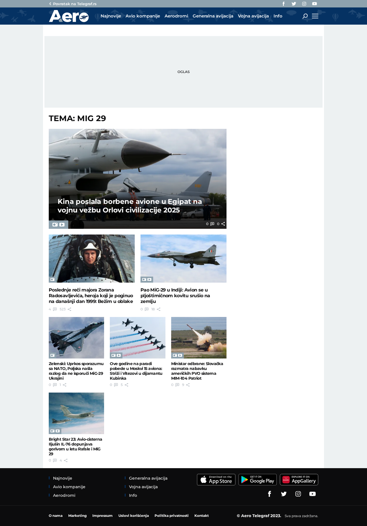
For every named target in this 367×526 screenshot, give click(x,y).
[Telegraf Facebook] (283, 3)
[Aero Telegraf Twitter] (294, 3)
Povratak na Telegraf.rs (75, 3)
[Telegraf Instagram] (304, 3)
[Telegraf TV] (314, 3)
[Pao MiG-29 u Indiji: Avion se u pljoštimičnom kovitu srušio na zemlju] (183, 259)
